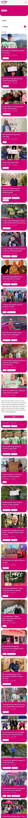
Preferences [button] (12, 411)
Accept (14, 416)
